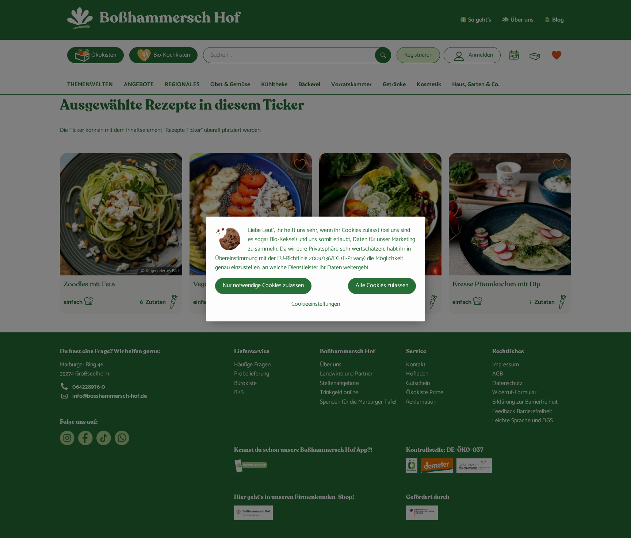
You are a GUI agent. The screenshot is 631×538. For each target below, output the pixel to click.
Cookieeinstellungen (315, 304)
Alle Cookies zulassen (382, 285)
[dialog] (315, 269)
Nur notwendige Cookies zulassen (263, 285)
